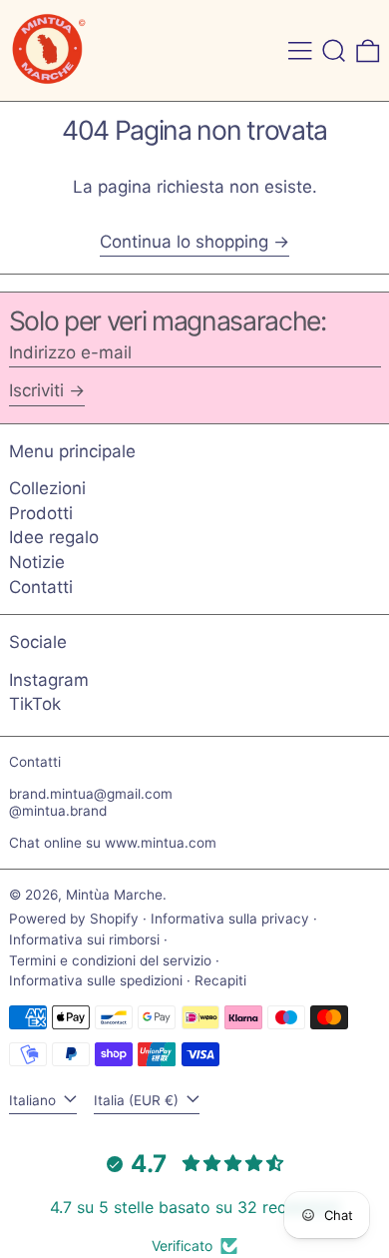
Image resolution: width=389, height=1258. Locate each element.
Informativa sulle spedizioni (96, 980)
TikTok (35, 704)
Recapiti (220, 980)
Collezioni (47, 488)
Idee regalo (54, 537)
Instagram (49, 680)
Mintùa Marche (114, 895)
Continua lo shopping (184, 242)
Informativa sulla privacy (230, 919)
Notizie (37, 562)
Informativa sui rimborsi (84, 939)
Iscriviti (36, 390)
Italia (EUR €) (138, 1100)
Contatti (41, 587)
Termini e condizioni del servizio (110, 960)
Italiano (34, 1100)
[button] (334, 50)
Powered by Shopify (74, 919)
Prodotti (41, 513)
